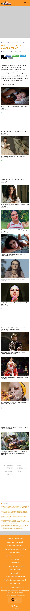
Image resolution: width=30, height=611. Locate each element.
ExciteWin (15, 559)
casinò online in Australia (15, 556)
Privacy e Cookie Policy (15, 539)
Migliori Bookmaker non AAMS (15, 580)
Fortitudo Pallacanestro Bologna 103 (15, 42)
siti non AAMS (15, 552)
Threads (5, 58)
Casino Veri (15, 563)
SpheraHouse (17, 608)
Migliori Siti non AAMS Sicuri (15, 576)
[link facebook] (14, 606)
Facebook (8, 55)
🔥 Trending (4, 503)
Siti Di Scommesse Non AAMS (15, 566)
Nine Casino (15, 573)
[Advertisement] (15, 22)
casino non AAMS (15, 570)
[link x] (12, 606)
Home (3, 42)
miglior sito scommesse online (15, 549)
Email (11, 58)
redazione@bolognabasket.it (17, 595)
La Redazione (5, 52)
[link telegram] (17, 606)
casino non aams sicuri (15, 545)
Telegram (23, 55)
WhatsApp (16, 55)
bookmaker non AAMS (15, 542)
